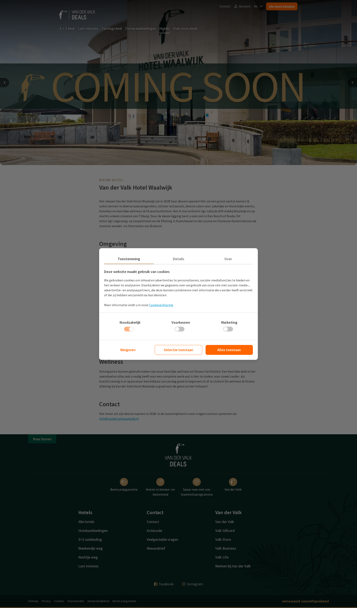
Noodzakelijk (130, 322)
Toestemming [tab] (129, 258)
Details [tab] (178, 258)
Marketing (229, 322)
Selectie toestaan (178, 349)
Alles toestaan (229, 349)
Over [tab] (228, 258)
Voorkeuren (180, 322)
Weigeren (128, 349)
